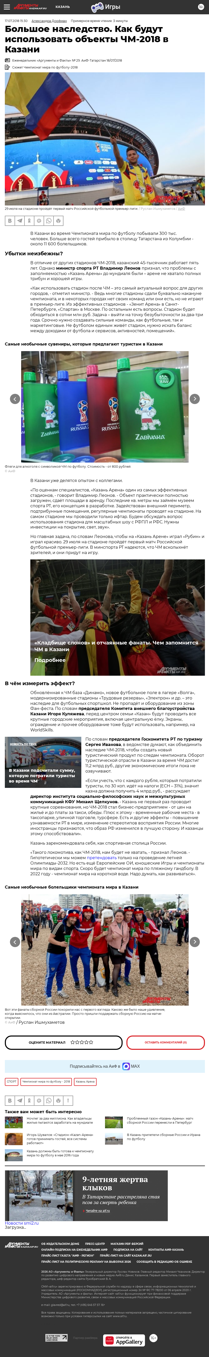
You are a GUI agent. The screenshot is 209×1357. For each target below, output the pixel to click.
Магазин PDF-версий (127, 1244)
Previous (15, 399)
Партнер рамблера (85, 1337)
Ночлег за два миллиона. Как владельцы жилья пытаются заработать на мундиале (60, 1120)
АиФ (181, 209)
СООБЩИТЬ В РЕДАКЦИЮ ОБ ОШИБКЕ (164, 1261)
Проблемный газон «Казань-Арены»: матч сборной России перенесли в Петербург (160, 1120)
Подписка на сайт (127, 1249)
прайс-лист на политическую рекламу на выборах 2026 (86, 1261)
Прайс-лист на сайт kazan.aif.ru (126, 1255)
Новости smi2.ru (22, 1223)
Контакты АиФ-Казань (166, 1249)
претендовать (102, 857)
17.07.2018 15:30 (16, 21)
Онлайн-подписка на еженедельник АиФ (74, 1249)
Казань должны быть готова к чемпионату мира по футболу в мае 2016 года (60, 1153)
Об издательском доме (60, 1244)
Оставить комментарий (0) (166, 1042)
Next (194, 399)
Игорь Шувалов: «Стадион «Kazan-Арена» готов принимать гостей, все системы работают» (60, 1139)
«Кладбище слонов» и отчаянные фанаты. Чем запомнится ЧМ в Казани (116, 646)
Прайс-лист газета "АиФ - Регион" (67, 1255)
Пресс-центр (95, 1244)
